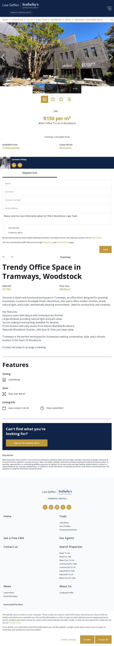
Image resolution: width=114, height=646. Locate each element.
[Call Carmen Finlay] (14, 165)
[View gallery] (44, 99)
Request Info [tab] (29, 172)
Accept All (103, 639)
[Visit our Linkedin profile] (51, 507)
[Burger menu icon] (109, 8)
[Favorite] (105, 19)
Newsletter (13, 227)
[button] (3, 57)
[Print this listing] (61, 99)
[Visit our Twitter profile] (63, 507)
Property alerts (15, 232)
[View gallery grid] (52, 99)
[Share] (111, 19)
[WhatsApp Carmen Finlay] (20, 165)
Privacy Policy (96, 238)
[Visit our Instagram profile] (57, 507)
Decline (87, 639)
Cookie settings (68, 639)
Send (105, 249)
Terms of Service (63, 242)
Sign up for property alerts (26, 443)
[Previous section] (3, 257)
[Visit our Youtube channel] (68, 507)
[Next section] (12, 257)
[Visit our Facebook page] (45, 507)
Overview (65, 257)
